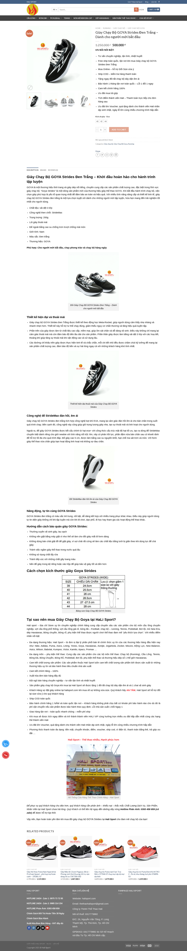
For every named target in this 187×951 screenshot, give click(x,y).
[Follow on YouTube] (47, 928)
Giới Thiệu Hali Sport (135, 2)
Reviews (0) (53, 170)
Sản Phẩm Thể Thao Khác (124, 18)
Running (107, 28)
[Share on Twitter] (102, 155)
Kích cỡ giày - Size (102, 117)
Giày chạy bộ (119, 28)
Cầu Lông (31, 18)
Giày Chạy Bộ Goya (136, 28)
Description (32, 170)
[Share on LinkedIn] (116, 155)
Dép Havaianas (102, 18)
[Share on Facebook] (98, 155)
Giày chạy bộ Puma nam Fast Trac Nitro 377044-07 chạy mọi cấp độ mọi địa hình (109, 874)
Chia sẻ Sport (145, 18)
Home (97, 28)
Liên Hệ (153, 2)
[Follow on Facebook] (159, 2)
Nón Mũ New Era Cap (83, 18)
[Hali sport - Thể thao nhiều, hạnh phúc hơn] (37, 9)
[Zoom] (30, 87)
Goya (97, 151)
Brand (43, 170)
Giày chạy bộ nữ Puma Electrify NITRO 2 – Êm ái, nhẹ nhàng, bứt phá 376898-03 (144, 874)
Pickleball (55, 18)
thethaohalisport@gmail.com (94, 903)
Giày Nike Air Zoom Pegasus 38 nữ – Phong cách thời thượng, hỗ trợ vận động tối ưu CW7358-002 (75, 874)
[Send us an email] (43, 928)
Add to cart (119, 129)
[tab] (32, 170)
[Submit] (136, 9)
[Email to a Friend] (107, 155)
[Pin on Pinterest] (111, 155)
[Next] (87, 58)
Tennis (67, 18)
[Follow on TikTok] (38, 928)
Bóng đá (43, 18)
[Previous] (31, 58)
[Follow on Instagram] (34, 928)
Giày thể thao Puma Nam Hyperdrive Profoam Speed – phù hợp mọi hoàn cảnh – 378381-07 (41, 874)
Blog (146, 2)
